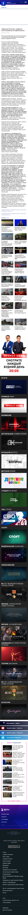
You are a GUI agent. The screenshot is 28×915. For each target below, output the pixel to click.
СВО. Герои (6, 856)
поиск (3, 825)
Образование (7, 874)
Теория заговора (8, 854)
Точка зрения (7, 902)
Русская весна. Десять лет (11, 900)
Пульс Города (7, 861)
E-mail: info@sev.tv (14, 834)
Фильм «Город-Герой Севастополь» (13, 884)
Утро (4, 898)
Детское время (7, 910)
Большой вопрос (8, 890)
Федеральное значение (10, 869)
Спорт (5, 852)
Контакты (4, 822)
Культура (5, 867)
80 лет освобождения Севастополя (13, 888)
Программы (4, 819)
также (5, 218)
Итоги (4, 892)
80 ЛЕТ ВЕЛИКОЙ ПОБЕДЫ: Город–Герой (13, 877)
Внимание (5, 908)
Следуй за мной (7, 858)
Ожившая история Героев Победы (13, 880)
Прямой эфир (5, 814)
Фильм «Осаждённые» (9, 882)
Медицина (6, 865)
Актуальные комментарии (10, 872)
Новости (3, 816)
